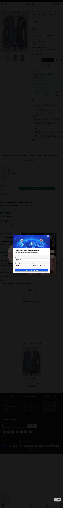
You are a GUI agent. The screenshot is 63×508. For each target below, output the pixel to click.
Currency (36, 263)
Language (20, 263)
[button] (31, 259)
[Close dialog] (48, 236)
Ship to (19, 257)
